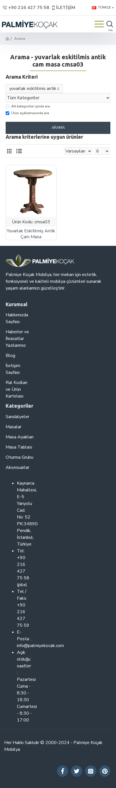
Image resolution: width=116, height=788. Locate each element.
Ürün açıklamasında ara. (30, 113)
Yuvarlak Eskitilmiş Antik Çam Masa (31, 234)
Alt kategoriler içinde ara (30, 106)
